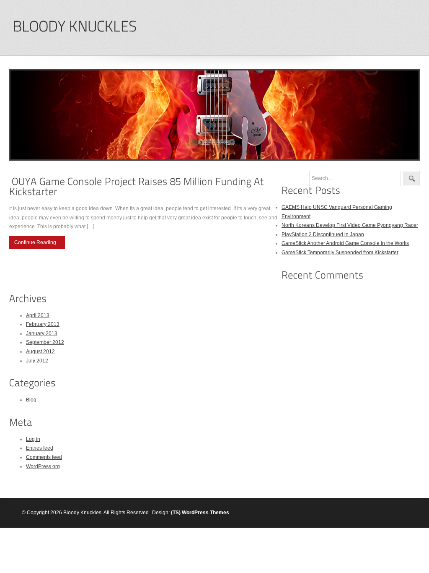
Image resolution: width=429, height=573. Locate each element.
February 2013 (42, 324)
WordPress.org (43, 466)
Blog (31, 400)
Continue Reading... (37, 242)
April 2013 (37, 315)
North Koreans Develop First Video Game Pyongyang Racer (350, 225)
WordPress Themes (205, 513)
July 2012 (37, 361)
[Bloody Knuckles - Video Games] (74, 26)
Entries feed (39, 448)
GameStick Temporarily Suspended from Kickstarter (340, 252)
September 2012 (45, 342)
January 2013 (41, 333)
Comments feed (44, 457)
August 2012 (40, 351)
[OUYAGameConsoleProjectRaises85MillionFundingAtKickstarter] (137, 186)
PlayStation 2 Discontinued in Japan (323, 234)
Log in (33, 439)
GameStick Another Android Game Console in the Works (345, 243)
